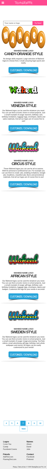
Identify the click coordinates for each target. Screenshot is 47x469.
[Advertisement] (24, 11)
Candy (5, 447)
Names (30, 441)
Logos (6, 441)
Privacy (15, 467)
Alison (29, 444)
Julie (28, 449)
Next (23, 429)
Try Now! (38, 23)
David (29, 447)
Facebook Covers (10, 449)
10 (40, 423)
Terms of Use (21, 467)
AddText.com (8, 457)
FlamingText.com (9, 459)
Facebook (30, 457)
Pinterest (30, 459)
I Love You (7, 444)
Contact (30, 454)
